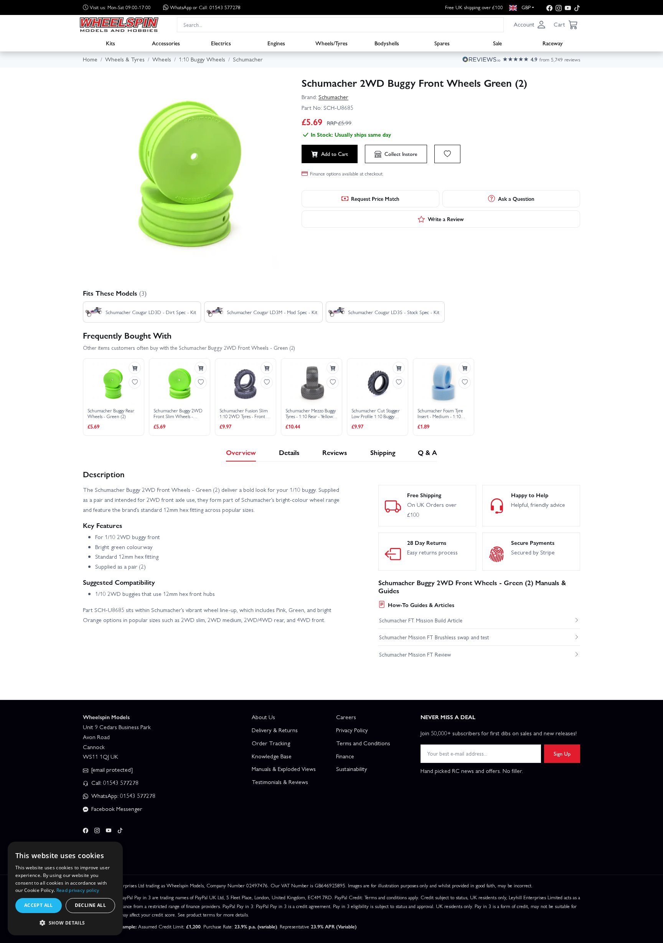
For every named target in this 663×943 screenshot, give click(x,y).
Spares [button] (442, 42)
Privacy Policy (352, 730)
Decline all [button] (90, 905)
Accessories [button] (166, 42)
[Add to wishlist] (447, 154)
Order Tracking (271, 743)
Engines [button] (276, 42)
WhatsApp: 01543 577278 (122, 795)
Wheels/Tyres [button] (331, 42)
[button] (530, 24)
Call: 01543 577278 (114, 782)
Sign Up (562, 753)
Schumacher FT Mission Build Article (420, 620)
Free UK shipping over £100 (474, 7)
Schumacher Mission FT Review (415, 654)
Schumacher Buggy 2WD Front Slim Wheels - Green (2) (178, 414)
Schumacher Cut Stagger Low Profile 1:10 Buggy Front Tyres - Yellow (375, 414)
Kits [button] (110, 42)
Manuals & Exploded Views (284, 768)
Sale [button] (497, 42)
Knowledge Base (272, 756)
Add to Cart (334, 153)
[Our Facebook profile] (549, 7)
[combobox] (340, 24)
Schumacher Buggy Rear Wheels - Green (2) (110, 414)
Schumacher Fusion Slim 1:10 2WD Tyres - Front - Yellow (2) (243, 414)
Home (90, 59)
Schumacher (333, 97)
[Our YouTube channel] (568, 7)
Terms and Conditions (363, 743)
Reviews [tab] (334, 452)
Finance (345, 756)
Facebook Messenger (116, 808)
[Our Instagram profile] (559, 7)
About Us (263, 717)
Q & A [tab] (427, 452)
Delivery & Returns (275, 730)
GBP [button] (525, 7)
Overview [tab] (241, 452)
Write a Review (446, 219)
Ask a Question (516, 198)
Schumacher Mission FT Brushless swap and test (434, 637)
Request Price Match (375, 198)
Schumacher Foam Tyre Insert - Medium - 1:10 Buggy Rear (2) (440, 414)
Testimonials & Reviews (280, 782)
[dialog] (65, 888)
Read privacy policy (77, 890)
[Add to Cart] (135, 368)
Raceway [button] (553, 42)
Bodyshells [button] (386, 42)
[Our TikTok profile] (577, 7)
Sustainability (351, 768)
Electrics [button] (221, 42)
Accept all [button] (38, 905)
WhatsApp (205, 7)
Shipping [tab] (382, 452)
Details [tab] (289, 452)
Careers (346, 717)
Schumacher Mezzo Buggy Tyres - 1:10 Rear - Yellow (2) (310, 414)
